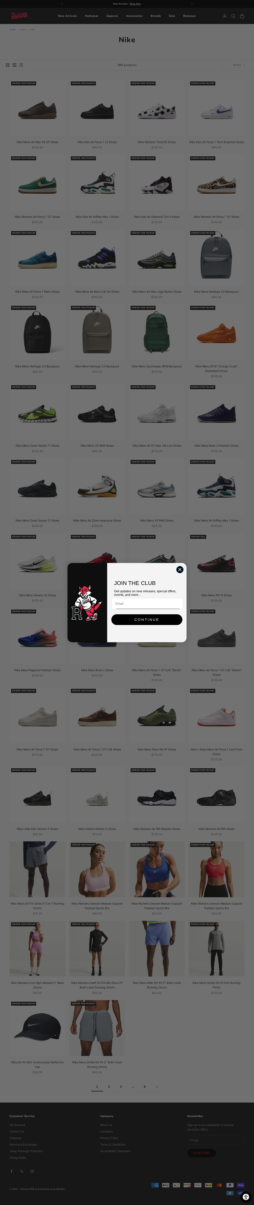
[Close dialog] (179, 569)
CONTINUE (146, 620)
